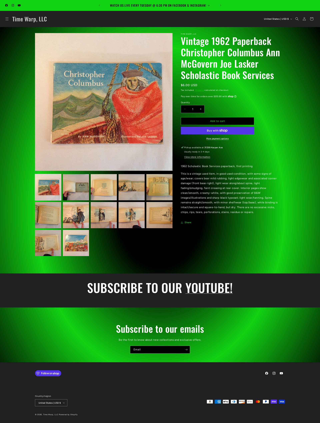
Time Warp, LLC (50, 414)
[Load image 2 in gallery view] (76, 187)
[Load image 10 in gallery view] (159, 215)
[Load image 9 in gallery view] (131, 215)
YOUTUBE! (209, 287)
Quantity (185, 102)
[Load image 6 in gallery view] (48, 215)
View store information (197, 157)
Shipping (199, 90)
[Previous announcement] (99, 5)
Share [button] (188, 222)
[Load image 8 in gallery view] (104, 215)
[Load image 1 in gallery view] (48, 187)
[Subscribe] (186, 350)
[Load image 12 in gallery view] (76, 243)
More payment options (217, 138)
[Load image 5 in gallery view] (159, 187)
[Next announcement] (220, 5)
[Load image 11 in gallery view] (48, 243)
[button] (7, 19)
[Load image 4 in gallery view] (131, 187)
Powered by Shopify (68, 414)
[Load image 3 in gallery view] (104, 187)
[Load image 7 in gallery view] (76, 215)
